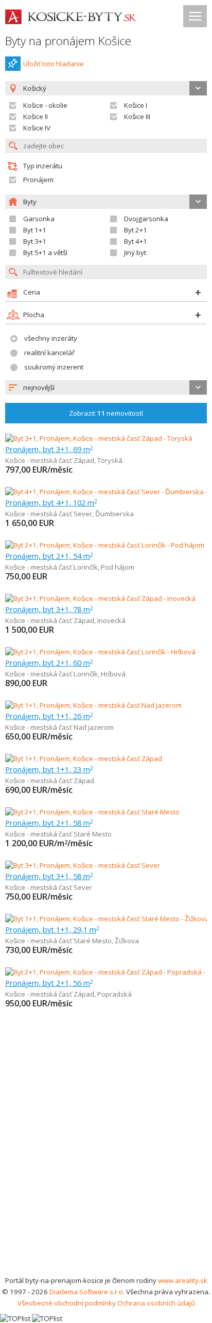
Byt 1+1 (34, 230)
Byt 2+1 (135, 230)
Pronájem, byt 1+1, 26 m (49, 716)
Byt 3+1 (34, 241)
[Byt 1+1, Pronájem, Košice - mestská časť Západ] (83, 758)
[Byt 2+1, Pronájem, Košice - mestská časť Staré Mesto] (92, 811)
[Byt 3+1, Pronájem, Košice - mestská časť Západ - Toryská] (98, 438)
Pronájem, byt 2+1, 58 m (49, 823)
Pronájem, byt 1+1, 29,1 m (52, 929)
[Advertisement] (106, 1164)
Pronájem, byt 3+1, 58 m (49, 876)
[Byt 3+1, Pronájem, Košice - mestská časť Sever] (82, 865)
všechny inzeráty (50, 338)
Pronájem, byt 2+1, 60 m (49, 662)
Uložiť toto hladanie (53, 63)
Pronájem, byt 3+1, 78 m (49, 609)
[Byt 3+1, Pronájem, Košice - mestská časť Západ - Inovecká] (100, 598)
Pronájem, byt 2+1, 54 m (49, 556)
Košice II (35, 116)
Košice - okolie (45, 105)
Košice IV (36, 127)
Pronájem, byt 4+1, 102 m (51, 502)
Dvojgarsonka (146, 218)
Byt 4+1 (135, 241)
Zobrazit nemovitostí (106, 413)
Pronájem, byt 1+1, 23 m (49, 769)
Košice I (135, 105)
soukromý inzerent (53, 367)
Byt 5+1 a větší (45, 252)
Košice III (137, 116)
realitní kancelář (49, 352)
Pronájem (38, 179)
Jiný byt (135, 252)
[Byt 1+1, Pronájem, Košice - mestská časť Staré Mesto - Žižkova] (106, 918)
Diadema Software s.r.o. (87, 1291)
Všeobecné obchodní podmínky (66, 1303)
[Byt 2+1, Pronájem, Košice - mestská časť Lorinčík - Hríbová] (100, 651)
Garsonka (39, 218)
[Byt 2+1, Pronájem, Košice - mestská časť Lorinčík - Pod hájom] (104, 545)
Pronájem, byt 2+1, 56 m (49, 983)
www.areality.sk (182, 1280)
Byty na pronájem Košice (68, 41)
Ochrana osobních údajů (156, 1303)
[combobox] (106, 387)
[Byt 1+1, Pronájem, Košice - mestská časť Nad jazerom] (93, 705)
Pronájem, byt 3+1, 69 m (49, 449)
